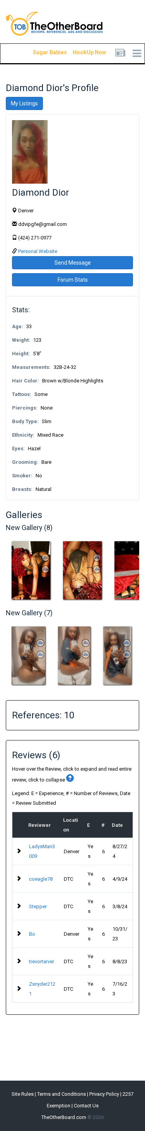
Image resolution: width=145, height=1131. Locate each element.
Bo (32, 934)
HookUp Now (80, 52)
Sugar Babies (40, 52)
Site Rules (23, 1094)
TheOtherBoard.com (63, 1117)
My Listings (24, 103)
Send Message (73, 263)
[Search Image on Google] (45, 569)
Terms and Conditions (61, 1094)
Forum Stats (73, 280)
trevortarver (41, 961)
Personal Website (37, 251)
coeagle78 (41, 879)
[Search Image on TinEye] (45, 558)
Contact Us (86, 1106)
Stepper (38, 906)
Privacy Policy (104, 1094)
